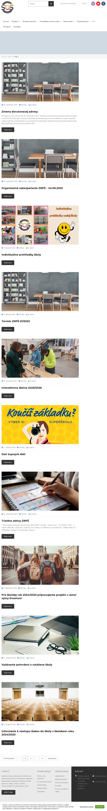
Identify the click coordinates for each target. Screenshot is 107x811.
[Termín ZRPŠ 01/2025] (40, 291)
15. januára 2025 (9, 248)
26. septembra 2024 (10, 514)
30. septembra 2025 (10, 105)
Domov (6, 21)
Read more (8, 130)
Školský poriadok (61, 779)
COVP (84, 3)
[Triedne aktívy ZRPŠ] (40, 491)
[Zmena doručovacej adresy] (40, 82)
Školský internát (29, 21)
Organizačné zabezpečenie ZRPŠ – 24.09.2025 (32, 188)
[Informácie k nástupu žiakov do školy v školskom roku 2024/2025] (40, 701)
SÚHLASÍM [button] (99, 807)
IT (93, 21)
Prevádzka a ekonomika (49, 21)
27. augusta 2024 (10, 658)
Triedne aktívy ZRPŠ (15, 520)
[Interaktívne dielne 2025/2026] (40, 358)
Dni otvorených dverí (44, 782)
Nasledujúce (52, 758)
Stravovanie (68, 21)
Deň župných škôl (13, 454)
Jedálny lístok (59, 776)
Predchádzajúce (9, 758)
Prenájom (7, 27)
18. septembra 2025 (10, 181)
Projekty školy (82, 21)
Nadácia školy (42, 788)
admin (34, 105)
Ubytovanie (41, 791)
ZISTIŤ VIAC (8, 792)
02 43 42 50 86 (100, 782)
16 (42, 758)
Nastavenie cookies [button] (87, 807)
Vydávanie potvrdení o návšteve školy (27, 664)
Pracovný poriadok (61, 782)
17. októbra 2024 (9, 447)
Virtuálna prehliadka (68, 3)
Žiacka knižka (41, 785)
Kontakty (17, 27)
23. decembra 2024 (10, 381)
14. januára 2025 (9, 314)
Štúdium (15, 21)
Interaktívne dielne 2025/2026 (22, 387)
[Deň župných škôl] (40, 424)
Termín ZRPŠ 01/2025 (16, 321)
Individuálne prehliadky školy (21, 254)
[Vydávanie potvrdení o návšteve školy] (40, 635)
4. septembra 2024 (10, 588)
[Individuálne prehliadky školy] (40, 225)
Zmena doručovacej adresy (20, 111)
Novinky (24, 105)
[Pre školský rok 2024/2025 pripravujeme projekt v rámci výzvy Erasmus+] (40, 565)
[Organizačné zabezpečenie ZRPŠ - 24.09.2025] (40, 158)
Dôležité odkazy (44, 771)
